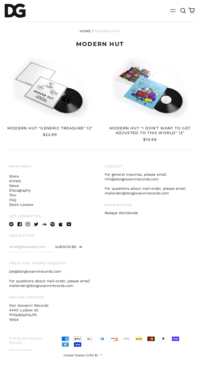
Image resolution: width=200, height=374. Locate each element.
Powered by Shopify (20, 350)
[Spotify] (52, 224)
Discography (20, 190)
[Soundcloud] (44, 224)
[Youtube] (69, 224)
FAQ (12, 200)
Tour (13, 195)
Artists (15, 181)
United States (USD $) (81, 355)
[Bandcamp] (11, 224)
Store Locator (21, 204)
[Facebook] (19, 224)
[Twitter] (36, 224)
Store (14, 176)
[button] (183, 10)
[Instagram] (28, 224)
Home (85, 31)
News (14, 185)
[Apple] (60, 224)
